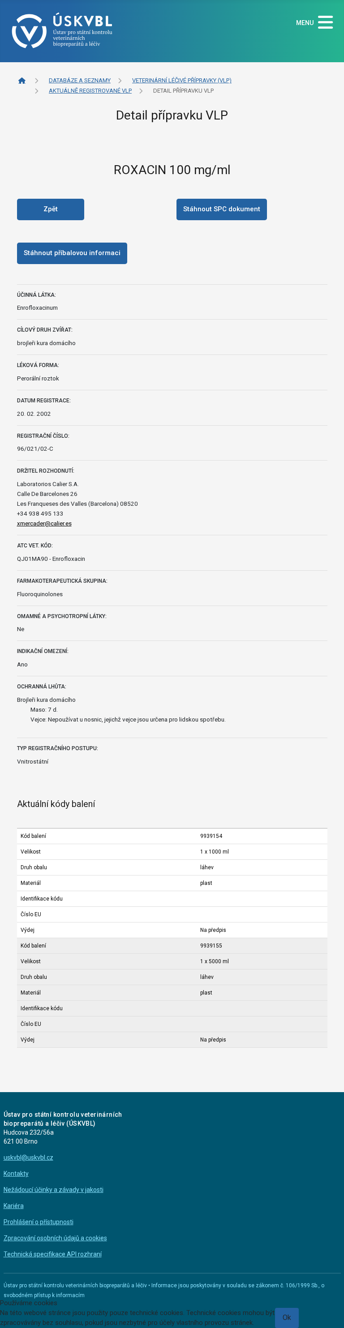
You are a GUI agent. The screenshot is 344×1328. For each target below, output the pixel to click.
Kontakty (16, 1173)
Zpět (50, 209)
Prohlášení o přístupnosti (38, 1222)
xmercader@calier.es (44, 523)
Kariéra (14, 1205)
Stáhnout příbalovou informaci (72, 253)
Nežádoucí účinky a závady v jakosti (53, 1189)
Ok (287, 1317)
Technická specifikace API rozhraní (53, 1254)
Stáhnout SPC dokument (221, 209)
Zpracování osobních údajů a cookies (55, 1238)
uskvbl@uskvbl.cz (28, 1157)
